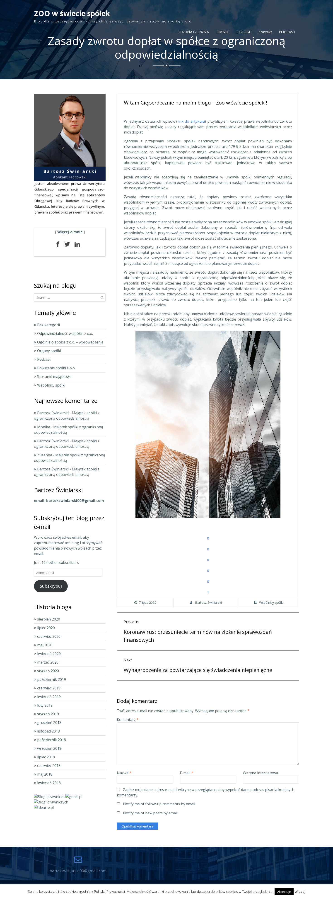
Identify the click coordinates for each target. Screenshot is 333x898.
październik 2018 (51, 739)
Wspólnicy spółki (271, 602)
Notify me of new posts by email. (150, 812)
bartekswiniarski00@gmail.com (78, 870)
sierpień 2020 (48, 619)
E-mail (186, 772)
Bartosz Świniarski (208, 602)
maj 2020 (44, 644)
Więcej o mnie (70, 231)
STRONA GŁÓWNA (193, 31)
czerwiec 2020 (48, 636)
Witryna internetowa (260, 772)
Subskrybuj (51, 586)
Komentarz (128, 719)
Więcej (299, 891)
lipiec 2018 (46, 756)
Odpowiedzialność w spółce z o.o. (65, 333)
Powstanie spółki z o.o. (56, 367)
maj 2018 (44, 774)
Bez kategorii (48, 324)
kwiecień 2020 (49, 653)
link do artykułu (191, 121)
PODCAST (287, 31)
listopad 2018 (48, 731)
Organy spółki (49, 350)
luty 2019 (45, 705)
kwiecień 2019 (49, 696)
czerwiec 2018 (48, 765)
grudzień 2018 (49, 722)
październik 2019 (51, 679)
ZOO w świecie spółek (72, 13)
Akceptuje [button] (284, 892)
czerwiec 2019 (48, 688)
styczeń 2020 (48, 670)
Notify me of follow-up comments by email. (159, 803)
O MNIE (222, 31)
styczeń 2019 (48, 713)
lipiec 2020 (46, 627)
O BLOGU (244, 31)
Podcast (44, 359)
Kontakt (265, 31)
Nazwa (124, 772)
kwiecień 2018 (49, 782)
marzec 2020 (47, 662)
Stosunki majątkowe (54, 376)
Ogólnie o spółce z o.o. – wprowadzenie (70, 342)
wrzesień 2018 (49, 748)
